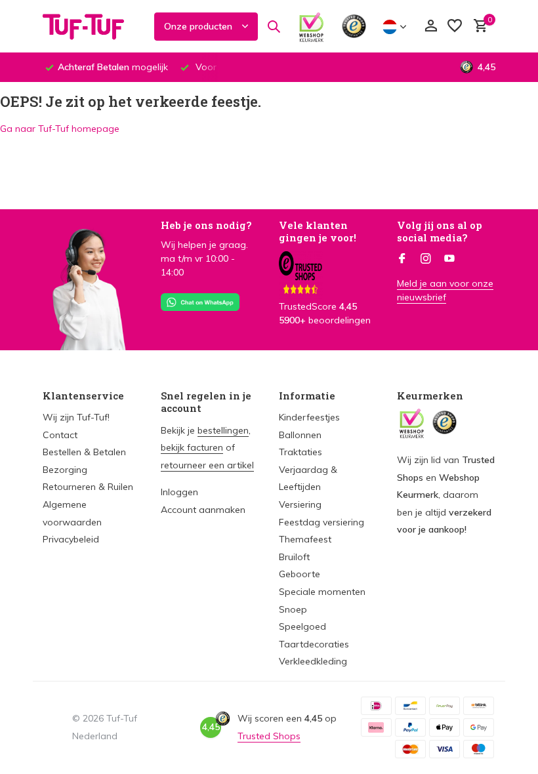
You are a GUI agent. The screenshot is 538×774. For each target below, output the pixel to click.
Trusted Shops (269, 736)
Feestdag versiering (321, 522)
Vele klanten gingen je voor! (317, 231)
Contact (60, 435)
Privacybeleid (71, 539)
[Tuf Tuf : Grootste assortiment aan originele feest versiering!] (92, 26)
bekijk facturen (192, 447)
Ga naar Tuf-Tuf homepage (59, 128)
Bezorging (65, 470)
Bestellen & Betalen (84, 452)
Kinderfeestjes (309, 417)
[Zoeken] (273, 26)
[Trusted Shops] (354, 26)
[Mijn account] (430, 26)
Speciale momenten (322, 592)
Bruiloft (294, 557)
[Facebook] (402, 259)
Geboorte (299, 574)
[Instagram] (426, 259)
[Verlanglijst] (454, 26)
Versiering (300, 504)
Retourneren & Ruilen (88, 487)
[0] (477, 26)
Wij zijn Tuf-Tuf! (76, 417)
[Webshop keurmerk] (311, 26)
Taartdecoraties (314, 644)
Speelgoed (302, 626)
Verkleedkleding (313, 661)
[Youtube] (449, 259)
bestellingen (223, 430)
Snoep (293, 609)
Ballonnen (300, 435)
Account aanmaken (203, 510)
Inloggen (179, 492)
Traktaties (300, 452)
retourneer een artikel (207, 465)
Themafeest (305, 539)
